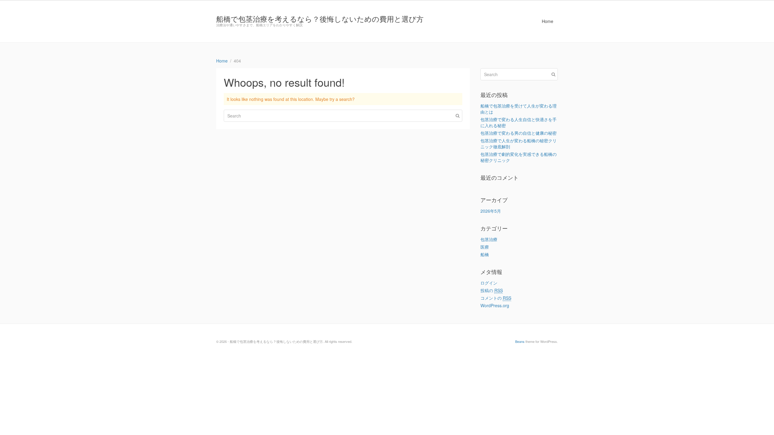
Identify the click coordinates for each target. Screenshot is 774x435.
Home (547, 21)
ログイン (488, 283)
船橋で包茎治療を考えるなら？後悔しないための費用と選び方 (320, 18)
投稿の (491, 290)
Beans (520, 341)
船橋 (484, 254)
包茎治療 (488, 239)
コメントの (495, 298)
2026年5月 (490, 211)
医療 (484, 247)
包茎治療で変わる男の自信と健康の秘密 (518, 133)
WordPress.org (494, 305)
